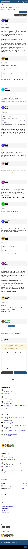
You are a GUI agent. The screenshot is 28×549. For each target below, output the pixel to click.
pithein (5, 394)
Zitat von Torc (7, 116)
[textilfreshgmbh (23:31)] (10, 445)
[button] (3, 368)
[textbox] (14, 360)
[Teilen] (26, 15)
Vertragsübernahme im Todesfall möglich (13, 463)
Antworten (20, 372)
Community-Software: (14, 547)
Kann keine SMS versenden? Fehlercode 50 (13, 456)
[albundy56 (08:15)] (5, 445)
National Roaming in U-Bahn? (10, 434)
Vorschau (7, 372)
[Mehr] (25, 25)
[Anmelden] (22, 1)
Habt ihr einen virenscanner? (10, 393)
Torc (4, 391)
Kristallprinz (24, 488)
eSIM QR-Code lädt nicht (9, 459)
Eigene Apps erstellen (9, 390)
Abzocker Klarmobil (8, 466)
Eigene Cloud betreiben (9, 401)
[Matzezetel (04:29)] (8, 445)
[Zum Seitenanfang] (25, 547)
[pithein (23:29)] (12, 445)
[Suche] (19, 1)
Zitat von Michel (8, 73)
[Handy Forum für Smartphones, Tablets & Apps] (5, 1)
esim (3, 527)
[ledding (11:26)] (3, 445)
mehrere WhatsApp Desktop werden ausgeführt (14, 430)
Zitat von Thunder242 (9, 246)
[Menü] (26, 1)
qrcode (8, 527)
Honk (5, 420)
